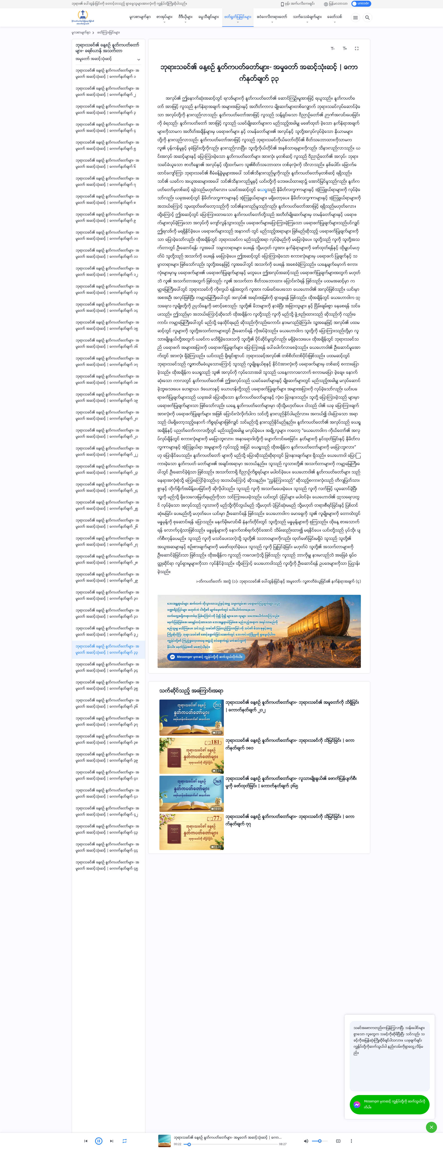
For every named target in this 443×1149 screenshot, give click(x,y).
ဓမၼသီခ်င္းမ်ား (209, 17)
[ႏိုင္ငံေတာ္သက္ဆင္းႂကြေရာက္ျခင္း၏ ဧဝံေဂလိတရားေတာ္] (85, 17)
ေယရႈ (263, 190)
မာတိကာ (167, 48)
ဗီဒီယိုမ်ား (185, 17)
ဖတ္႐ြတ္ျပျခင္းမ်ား (237, 17)
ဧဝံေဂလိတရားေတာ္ (272, 17)
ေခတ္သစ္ (334, 17)
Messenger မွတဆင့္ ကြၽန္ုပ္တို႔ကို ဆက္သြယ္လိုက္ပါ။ (394, 1104)
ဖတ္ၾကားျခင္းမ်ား (108, 32)
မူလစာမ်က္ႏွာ (140, 17)
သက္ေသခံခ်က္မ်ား (307, 17)
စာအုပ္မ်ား (164, 17)
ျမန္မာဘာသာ (338, 4)
